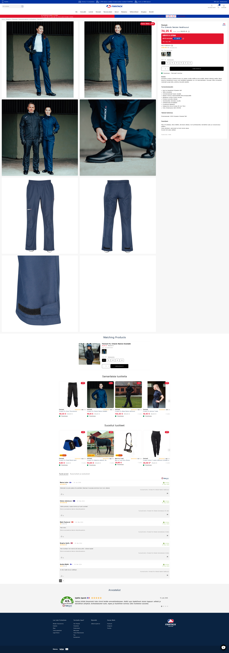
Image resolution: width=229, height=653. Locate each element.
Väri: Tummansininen (166, 50)
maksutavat (76, 630)
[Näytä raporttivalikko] (167, 494)
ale (76, 12)
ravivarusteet (108, 12)
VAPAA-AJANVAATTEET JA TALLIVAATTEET (27, 19)
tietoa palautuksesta (78, 632)
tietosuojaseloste (57, 630)
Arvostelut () (173, 47)
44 (190, 63)
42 (185, 63)
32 (163, 63)
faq (74, 635)
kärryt (117, 12)
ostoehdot (76, 626)
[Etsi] (22, 6)
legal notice (56, 632)
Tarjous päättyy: (161, 16)
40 (181, 63)
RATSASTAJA (14, 19)
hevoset (98, 12)
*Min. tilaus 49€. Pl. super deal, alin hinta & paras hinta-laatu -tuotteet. (57, 16)
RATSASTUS (8, 19)
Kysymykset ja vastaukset (80, 474)
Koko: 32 (163, 59)
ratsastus (124, 12)
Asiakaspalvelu (223, 1)
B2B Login (216, 1)
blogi (54, 628)
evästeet (55, 626)
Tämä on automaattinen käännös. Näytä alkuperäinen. (72, 509)
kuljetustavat (76, 628)
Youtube (109, 628)
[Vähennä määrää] (167, 69)
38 (176, 63)
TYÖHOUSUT (39, 19)
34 (167, 63)
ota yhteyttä (76, 623)
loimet (91, 12)
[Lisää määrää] (162, 69)
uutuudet (83, 12)
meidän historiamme (58, 623)
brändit (151, 12)
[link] (114, 601)
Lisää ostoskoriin (196, 68)
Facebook (109, 623)
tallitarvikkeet (134, 12)
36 (172, 63)
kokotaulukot (76, 637)
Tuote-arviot (63, 474)
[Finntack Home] (114, 6)
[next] (169, 401)
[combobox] (13, 6)
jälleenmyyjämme (95, 623)
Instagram (109, 626)
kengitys (143, 12)
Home (3, 19)
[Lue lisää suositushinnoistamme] (189, 31)
